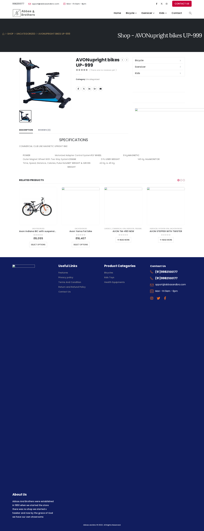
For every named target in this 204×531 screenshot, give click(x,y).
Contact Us (64, 291)
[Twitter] (162, 4)
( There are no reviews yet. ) (102, 70)
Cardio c (107, 229)
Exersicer (147, 13)
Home (117, 13)
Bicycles (108, 272)
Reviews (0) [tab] (44, 130)
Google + (95, 88)
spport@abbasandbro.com (45, 4)
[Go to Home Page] (3, 34)
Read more (124, 240)
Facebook (78, 88)
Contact (177, 13)
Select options (38, 244)
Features (63, 272)
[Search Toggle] (190, 13)
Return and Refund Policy (72, 286)
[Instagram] (167, 4)
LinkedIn (89, 88)
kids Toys (109, 277)
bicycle (130, 13)
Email (100, 88)
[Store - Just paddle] (23, 13)
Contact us (182, 3)
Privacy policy (65, 277)
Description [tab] (26, 130)
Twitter (83, 88)
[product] (38, 206)
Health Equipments (114, 282)
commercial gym (119, 229)
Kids (161, 13)
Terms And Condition (70, 282)
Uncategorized (92, 79)
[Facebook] (157, 4)
